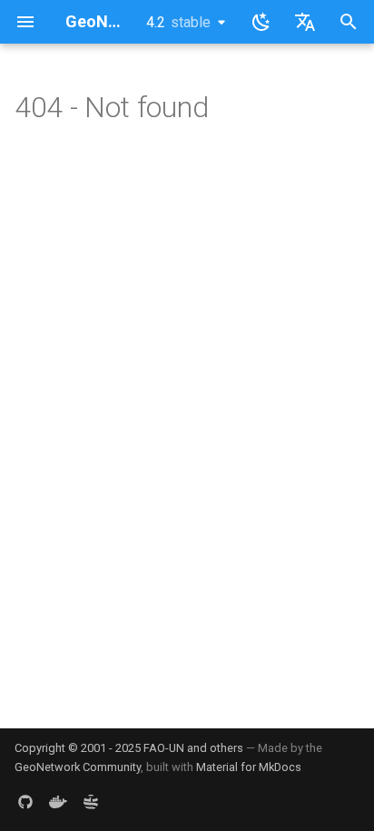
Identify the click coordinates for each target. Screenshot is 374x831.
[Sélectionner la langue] (305, 22)
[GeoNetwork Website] (90, 801)
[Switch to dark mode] (261, 22)
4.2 (178, 22)
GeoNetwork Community (78, 767)
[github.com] (25, 801)
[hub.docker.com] (58, 801)
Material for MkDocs (248, 767)
